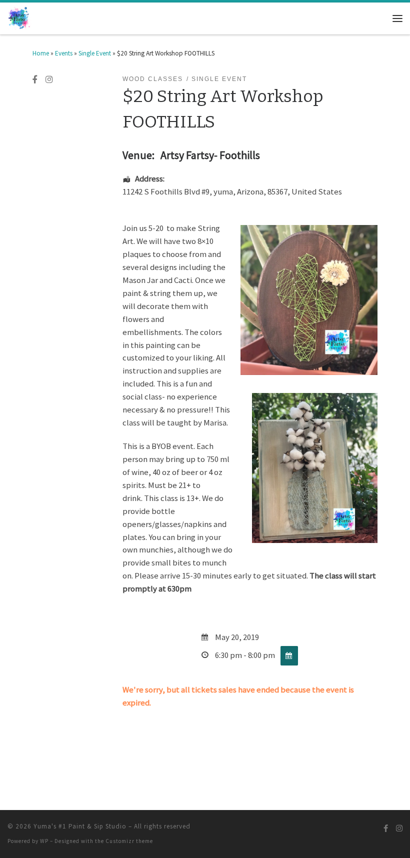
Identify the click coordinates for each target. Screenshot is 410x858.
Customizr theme (129, 841)
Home (40, 53)
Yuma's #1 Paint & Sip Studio (80, 826)
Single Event (94, 53)
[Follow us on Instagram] (49, 80)
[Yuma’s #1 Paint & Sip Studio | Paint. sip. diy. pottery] (20, 17)
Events (63, 53)
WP (44, 841)
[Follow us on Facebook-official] (35, 80)
